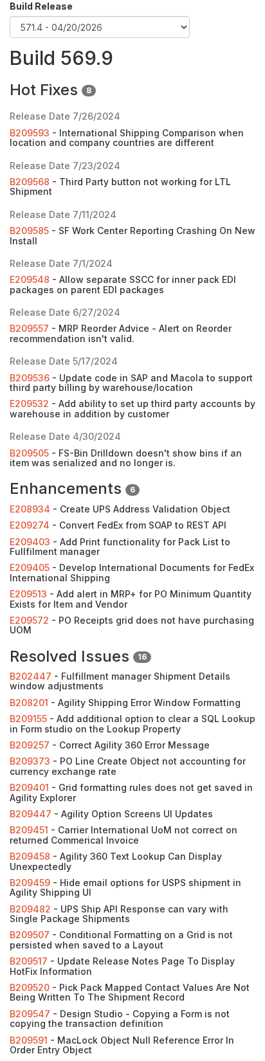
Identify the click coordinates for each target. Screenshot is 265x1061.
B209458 (30, 856)
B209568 (30, 181)
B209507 (30, 934)
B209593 (30, 132)
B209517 (29, 961)
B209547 (30, 1013)
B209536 (30, 377)
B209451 (29, 829)
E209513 (28, 593)
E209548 (30, 279)
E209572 (29, 620)
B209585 (29, 230)
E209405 (30, 567)
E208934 (30, 508)
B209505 (29, 453)
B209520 (30, 987)
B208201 (29, 702)
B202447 (30, 676)
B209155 (28, 718)
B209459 (30, 882)
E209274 (30, 525)
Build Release (41, 6)
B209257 (30, 744)
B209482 (30, 908)
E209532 (29, 403)
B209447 (30, 813)
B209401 (29, 787)
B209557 (29, 328)
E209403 (30, 541)
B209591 (29, 1040)
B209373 (30, 761)
